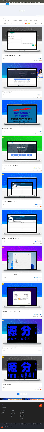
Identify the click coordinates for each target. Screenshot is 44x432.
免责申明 (35, 2)
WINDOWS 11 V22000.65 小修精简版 (9, 274)
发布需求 (17, 2)
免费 (11, 23)
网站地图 (3, 426)
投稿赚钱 (28, 2)
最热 (36, 23)
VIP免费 (23, 23)
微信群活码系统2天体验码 (7, 128)
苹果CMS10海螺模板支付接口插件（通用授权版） (11, 55)
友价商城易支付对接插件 (7, 384)
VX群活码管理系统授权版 (7, 92)
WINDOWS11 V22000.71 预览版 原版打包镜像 (11, 311)
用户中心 (31, 2)
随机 (41, 23)
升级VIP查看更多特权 (28, 23)
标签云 (10, 2)
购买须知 (21, 2)
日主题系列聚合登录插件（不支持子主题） (10, 201)
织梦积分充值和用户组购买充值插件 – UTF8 (10, 347)
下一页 (25, 393)
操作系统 (4, 131)
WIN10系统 (10, 20)
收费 (14, 23)
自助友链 (13, 2)
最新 (32, 23)
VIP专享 (18, 23)
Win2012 (25, 20)
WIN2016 (30, 20)
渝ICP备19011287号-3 (8, 426)
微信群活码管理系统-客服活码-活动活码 (9, 165)
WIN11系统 (15, 20)
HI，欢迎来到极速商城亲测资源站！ (7, 0)
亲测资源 (4, 58)
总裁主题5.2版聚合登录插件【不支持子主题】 (10, 238)
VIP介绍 (24, 2)
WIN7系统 (35, 20)
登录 (7, 4)
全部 (8, 23)
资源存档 (7, 2)
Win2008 (20, 20)
